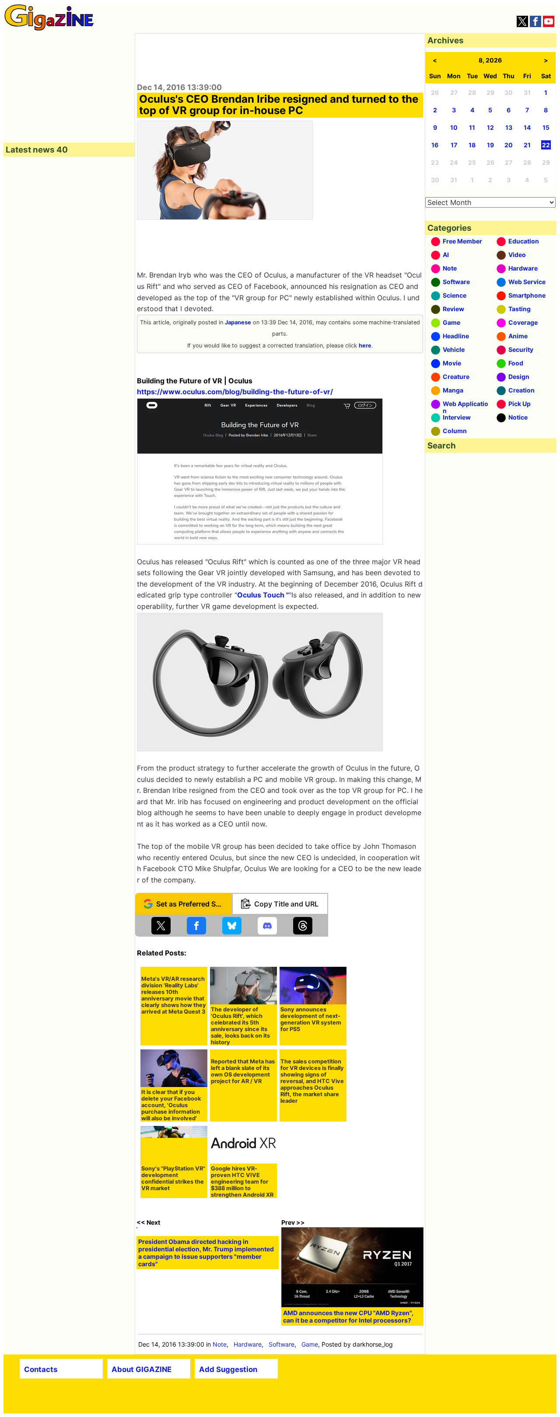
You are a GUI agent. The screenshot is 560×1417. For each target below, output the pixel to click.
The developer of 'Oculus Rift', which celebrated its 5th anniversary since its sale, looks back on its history (240, 1025)
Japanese (238, 322)
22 (546, 145)
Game (309, 1344)
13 (508, 127)
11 (472, 127)
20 (508, 145)
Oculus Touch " (263, 594)
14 (527, 127)
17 (454, 145)
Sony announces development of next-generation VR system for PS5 (310, 1019)
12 (490, 127)
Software (281, 1344)
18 (472, 145)
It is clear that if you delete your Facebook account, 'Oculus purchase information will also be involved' (171, 1105)
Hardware (248, 1344)
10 (454, 127)
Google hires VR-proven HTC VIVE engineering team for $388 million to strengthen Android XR (242, 1181)
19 (490, 145)
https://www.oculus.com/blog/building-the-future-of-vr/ (235, 391)
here (365, 345)
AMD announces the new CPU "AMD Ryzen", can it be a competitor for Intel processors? (348, 1316)
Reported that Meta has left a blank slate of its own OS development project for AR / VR (243, 1071)
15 (546, 127)
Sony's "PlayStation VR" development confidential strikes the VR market (173, 1178)
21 (527, 145)
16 (434, 145)
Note (220, 1344)
